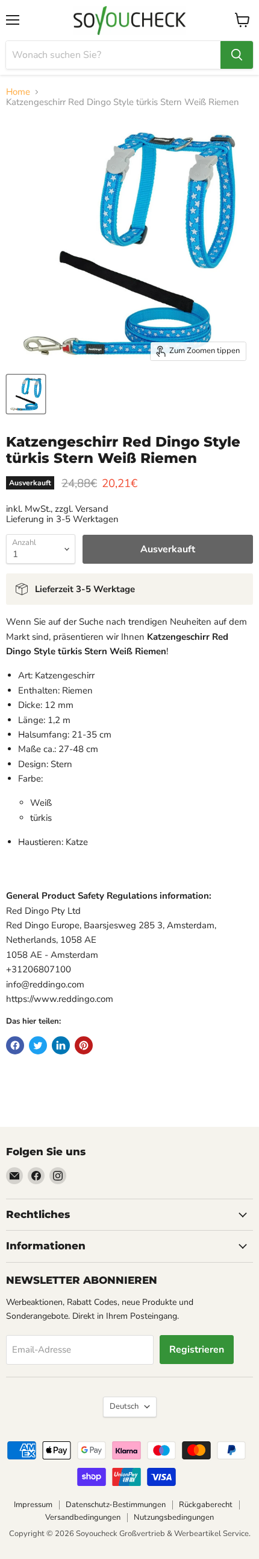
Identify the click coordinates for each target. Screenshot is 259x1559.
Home (18, 92)
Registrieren (196, 1349)
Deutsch (124, 1406)
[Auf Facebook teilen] (15, 1045)
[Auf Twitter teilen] (38, 1045)
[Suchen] (236, 55)
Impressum (33, 1504)
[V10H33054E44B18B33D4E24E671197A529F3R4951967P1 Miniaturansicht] (26, 394)
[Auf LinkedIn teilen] (61, 1045)
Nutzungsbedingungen (174, 1517)
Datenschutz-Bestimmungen (116, 1504)
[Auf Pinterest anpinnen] (84, 1045)
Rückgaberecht (205, 1504)
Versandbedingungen (82, 1517)
